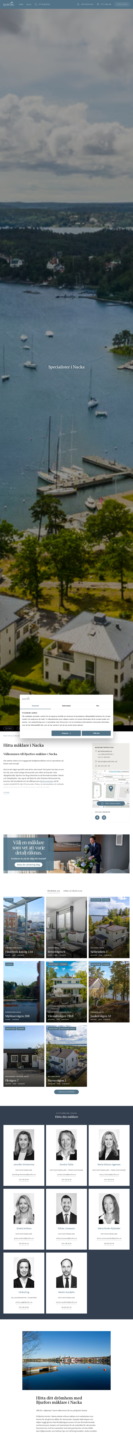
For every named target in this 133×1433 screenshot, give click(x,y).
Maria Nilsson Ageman (109, 1164)
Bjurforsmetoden (47, 781)
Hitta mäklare (106, 4)
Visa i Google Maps (108, 804)
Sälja (29, 4)
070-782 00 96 (24, 1307)
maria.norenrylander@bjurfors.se (109, 1238)
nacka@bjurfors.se (107, 761)
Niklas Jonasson (66, 1228)
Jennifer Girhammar (23, 1164)
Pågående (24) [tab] (53, 891)
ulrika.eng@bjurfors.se (23, 1302)
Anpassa (65, 733)
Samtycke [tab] (35, 706)
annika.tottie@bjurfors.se (66, 1174)
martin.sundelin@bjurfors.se (66, 1302)
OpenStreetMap (115, 772)
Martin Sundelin (66, 1292)
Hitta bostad (44, 4)
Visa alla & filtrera (67, 1092)
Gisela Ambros (24, 1228)
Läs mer (6, 792)
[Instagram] (104, 817)
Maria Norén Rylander (109, 1228)
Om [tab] (97, 706)
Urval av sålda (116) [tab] (72, 891)
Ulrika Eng (24, 1292)
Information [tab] (66, 706)
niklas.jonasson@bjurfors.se (66, 1238)
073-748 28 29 (66, 1243)
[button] (110, 788)
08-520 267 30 (104, 766)
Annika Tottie (66, 1164)
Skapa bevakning (87, 4)
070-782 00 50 (66, 1180)
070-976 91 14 (24, 1243)
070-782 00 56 (24, 1180)
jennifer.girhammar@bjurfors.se (24, 1174)
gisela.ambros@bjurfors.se (24, 1238)
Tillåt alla (96, 733)
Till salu (8, 728)
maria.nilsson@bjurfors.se (109, 1174)
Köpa (21, 4)
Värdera (122, 4)
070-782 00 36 (109, 1180)
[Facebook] (97, 817)
